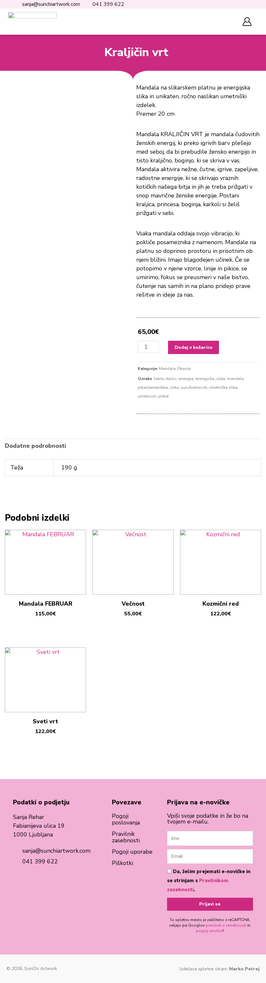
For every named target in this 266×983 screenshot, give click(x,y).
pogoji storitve (209, 930)
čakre (158, 378)
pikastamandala (153, 387)
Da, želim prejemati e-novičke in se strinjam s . (208, 880)
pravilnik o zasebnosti (226, 925)
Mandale (167, 368)
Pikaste (184, 368)
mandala (235, 378)
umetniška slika (223, 387)
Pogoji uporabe (132, 851)
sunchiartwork (194, 387)
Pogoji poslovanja (126, 819)
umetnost (147, 396)
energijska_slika (210, 378)
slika (174, 387)
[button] (227, 21)
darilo (170, 378)
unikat (163, 396)
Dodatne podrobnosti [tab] (35, 446)
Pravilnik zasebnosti (126, 837)
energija (185, 378)
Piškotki (122, 863)
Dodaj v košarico (193, 347)
